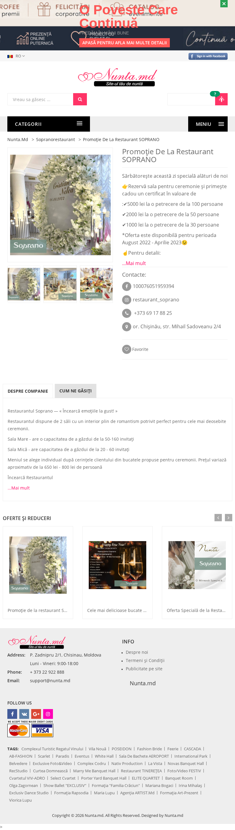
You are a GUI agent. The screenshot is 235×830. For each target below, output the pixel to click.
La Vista (155, 763)
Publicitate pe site (144, 669)
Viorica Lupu (20, 800)
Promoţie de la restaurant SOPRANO (45, 610)
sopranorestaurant (55, 139)
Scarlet (44, 756)
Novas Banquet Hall (186, 763)
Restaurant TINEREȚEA (141, 771)
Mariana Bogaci (159, 785)
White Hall (104, 756)
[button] (17, 55)
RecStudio (18, 771)
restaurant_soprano (156, 299)
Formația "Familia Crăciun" (116, 785)
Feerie (172, 749)
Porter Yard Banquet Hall (103, 778)
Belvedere (18, 763)
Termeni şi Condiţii (145, 660)
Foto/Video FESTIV (184, 771)
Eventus (82, 756)
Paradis (62, 756)
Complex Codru (91, 763)
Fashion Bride (149, 749)
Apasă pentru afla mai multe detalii (124, 43)
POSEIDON (122, 749)
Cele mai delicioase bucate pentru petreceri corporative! (145, 610)
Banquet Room (179, 778)
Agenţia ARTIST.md (137, 792)
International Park (190, 756)
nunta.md (17, 139)
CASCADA (192, 749)
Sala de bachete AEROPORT (144, 756)
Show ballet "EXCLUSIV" (64, 785)
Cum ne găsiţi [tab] (75, 391)
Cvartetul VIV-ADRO (27, 778)
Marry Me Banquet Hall (94, 771)
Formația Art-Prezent (179, 792)
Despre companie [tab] (28, 391)
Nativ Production (127, 763)
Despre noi (137, 652)
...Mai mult (134, 263)
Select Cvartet (63, 778)
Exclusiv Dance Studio (29, 792)
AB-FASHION (20, 756)
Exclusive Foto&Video (52, 763)
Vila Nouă (97, 749)
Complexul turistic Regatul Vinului (52, 749)
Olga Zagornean (23, 785)
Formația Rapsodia (71, 792)
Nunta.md (143, 683)
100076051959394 (153, 286)
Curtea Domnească (50, 771)
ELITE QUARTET (146, 778)
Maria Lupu (104, 792)
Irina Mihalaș (190, 785)
